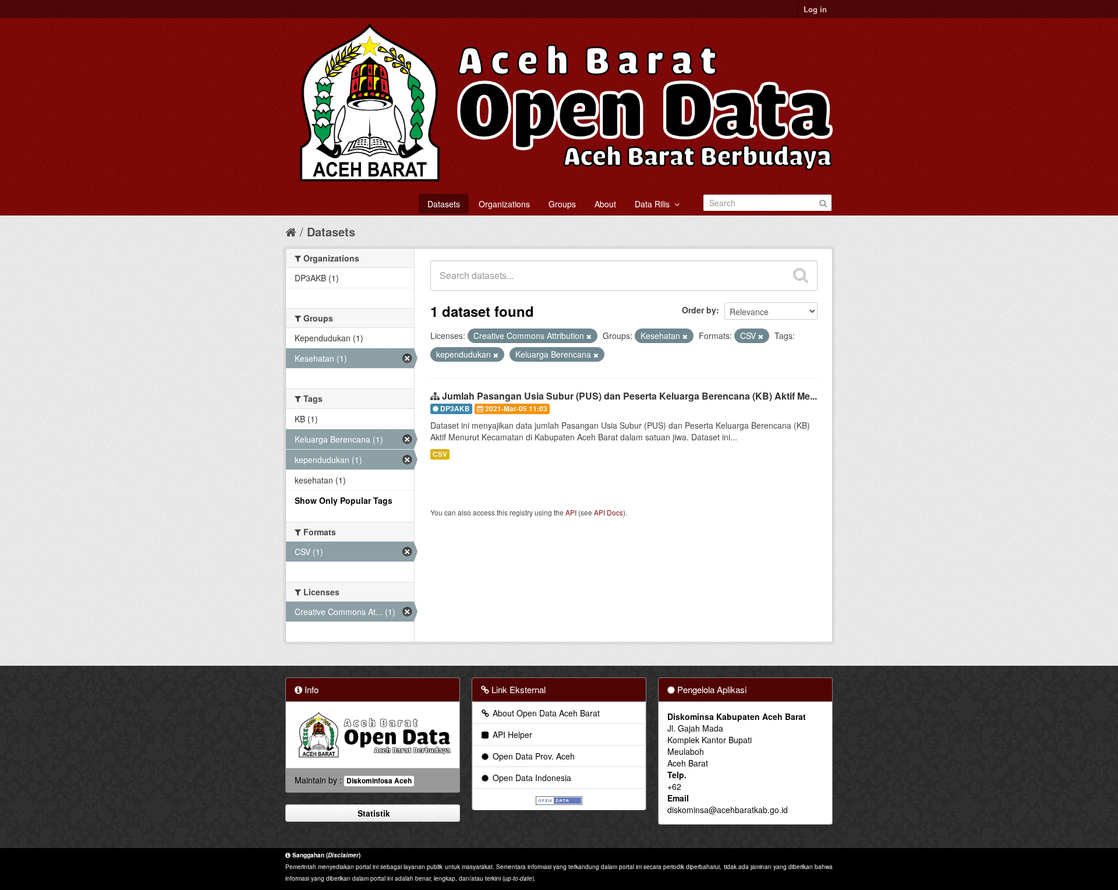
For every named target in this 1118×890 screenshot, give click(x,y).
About (605, 204)
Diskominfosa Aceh (379, 781)
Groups (562, 204)
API (570, 512)
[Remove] (589, 336)
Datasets (443, 204)
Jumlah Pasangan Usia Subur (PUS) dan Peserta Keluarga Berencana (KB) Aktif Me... (629, 395)
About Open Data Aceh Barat (545, 713)
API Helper (511, 734)
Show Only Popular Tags (343, 500)
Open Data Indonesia (530, 777)
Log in (815, 9)
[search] (800, 275)
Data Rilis (654, 204)
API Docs (608, 512)
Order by (699, 310)
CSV (440, 454)
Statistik (372, 813)
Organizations (504, 204)
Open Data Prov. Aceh (532, 756)
